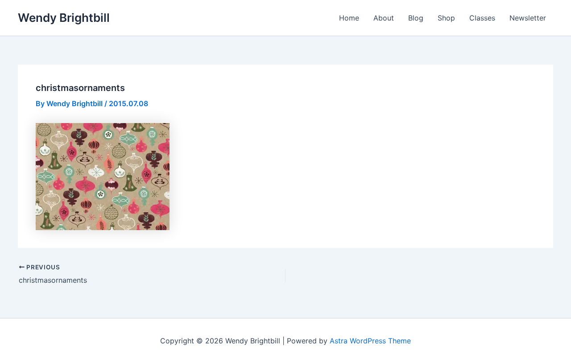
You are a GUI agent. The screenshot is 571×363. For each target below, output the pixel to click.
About (383, 17)
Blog (415, 17)
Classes (482, 17)
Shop (446, 17)
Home (349, 17)
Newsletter (527, 17)
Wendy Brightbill (64, 18)
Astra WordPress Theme (370, 340)
